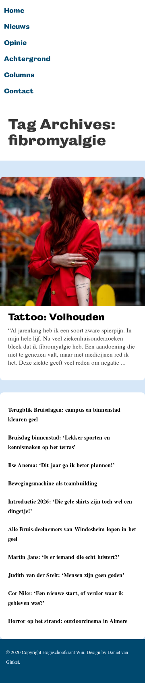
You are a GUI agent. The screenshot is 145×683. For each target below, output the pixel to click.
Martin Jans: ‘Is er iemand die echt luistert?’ (64, 557)
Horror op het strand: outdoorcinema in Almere (68, 621)
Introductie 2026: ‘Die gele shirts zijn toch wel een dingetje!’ (70, 506)
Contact (18, 91)
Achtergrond (27, 59)
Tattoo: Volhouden (56, 317)
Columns (19, 75)
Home (14, 11)
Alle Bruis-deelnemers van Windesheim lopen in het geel (72, 534)
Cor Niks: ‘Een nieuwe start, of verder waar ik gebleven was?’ (66, 598)
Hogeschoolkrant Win (63, 652)
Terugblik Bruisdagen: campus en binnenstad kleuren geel (64, 414)
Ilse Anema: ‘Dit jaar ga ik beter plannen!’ (61, 465)
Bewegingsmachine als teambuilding (52, 483)
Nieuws (17, 27)
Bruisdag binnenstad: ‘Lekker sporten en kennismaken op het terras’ (59, 442)
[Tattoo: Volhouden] (72, 241)
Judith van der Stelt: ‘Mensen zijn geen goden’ (66, 575)
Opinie (15, 43)
